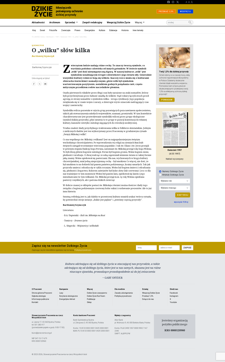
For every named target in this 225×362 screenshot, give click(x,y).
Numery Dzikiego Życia (172, 171)
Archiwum (54, 22)
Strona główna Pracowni (42, 293)
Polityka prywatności (123, 296)
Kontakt (35, 302)
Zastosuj (182, 195)
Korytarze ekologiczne (68, 296)
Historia (125, 30)
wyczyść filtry (181, 202)
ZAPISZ (187, 248)
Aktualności (38, 22)
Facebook (174, 293)
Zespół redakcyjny (92, 22)
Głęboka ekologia (39, 296)
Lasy (61, 293)
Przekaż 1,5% (147, 296)
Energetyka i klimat (67, 299)
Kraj (34, 30)
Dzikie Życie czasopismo (97, 293)
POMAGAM (166, 100)
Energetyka (90, 30)
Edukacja (113, 30)
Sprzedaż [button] (70, 22)
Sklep (89, 302)
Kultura (102, 30)
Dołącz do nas (148, 299)
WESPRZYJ (185, 11)
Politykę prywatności (82, 250)
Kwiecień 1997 (66, 37)
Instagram (174, 296)
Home (42, 37)
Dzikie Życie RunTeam (96, 296)
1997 (57, 37)
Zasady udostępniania (124, 293)
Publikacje (91, 299)
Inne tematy (138, 30)
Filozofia (53, 30)
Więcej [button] (139, 22)
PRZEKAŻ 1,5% (166, 11)
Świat (42, 30)
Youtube (173, 302)
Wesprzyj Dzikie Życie (118, 22)
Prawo (77, 30)
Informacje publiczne (40, 299)
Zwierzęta (65, 30)
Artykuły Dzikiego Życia (173, 175)
